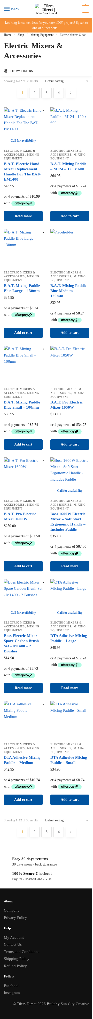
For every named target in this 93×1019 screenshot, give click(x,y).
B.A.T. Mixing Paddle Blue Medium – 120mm (68, 291)
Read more (23, 216)
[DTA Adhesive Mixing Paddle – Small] (69, 720)
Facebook (12, 986)
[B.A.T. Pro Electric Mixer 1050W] (69, 365)
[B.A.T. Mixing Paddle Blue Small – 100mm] (23, 365)
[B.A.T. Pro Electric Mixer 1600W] (23, 476)
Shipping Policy (16, 959)
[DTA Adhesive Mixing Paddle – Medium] (23, 720)
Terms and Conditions (21, 952)
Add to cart (70, 216)
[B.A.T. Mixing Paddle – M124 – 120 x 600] (69, 126)
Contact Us (13, 944)
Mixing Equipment (41, 35)
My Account (14, 937)
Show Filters (22, 70)
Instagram (12, 993)
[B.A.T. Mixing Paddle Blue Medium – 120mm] (69, 248)
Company (12, 910)
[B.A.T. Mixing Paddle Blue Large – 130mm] (23, 248)
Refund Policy (15, 966)
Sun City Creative (75, 1004)
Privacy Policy (15, 918)
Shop (21, 35)
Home (7, 35)
